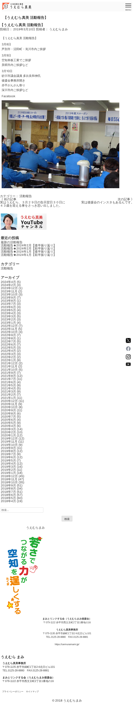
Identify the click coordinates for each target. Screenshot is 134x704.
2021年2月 (8, 394)
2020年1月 (8, 435)
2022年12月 (9, 325)
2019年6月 (8, 457)
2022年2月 (8, 357)
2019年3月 (8, 466)
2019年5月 (8, 460)
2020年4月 (8, 426)
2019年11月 (9, 441)
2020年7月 (8, 416)
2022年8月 (8, 338)
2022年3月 (8, 354)
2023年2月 (8, 319)
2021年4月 (8, 388)
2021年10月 (9, 369)
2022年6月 (8, 344)
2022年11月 (9, 329)
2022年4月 (8, 350)
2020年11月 (9, 404)
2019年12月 (9, 438)
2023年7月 (8, 303)
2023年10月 (9, 294)
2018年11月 (9, 479)
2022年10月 (9, 332)
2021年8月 (8, 376)
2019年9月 (8, 448)
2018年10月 (9, 482)
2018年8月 (8, 488)
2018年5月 (8, 498)
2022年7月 (8, 341)
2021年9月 (8, 372)
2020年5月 (8, 422)
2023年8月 (8, 300)
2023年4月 (8, 313)
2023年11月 (9, 291)
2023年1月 (8, 322)
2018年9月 (8, 485)
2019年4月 (8, 463)
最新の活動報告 (12, 242)
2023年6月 (8, 307)
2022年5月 (8, 347)
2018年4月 (8, 501)
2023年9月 (8, 297)
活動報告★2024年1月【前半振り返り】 (28, 255)
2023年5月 (8, 310)
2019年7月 (8, 454)
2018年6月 (8, 495)
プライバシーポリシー (12, 691)
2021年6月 (8, 382)
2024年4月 (8, 282)
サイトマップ (32, 691)
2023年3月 (8, 316)
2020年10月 (9, 407)
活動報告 (25, 196)
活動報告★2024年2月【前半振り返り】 (28, 248)
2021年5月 (8, 385)
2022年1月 (8, 360)
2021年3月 (8, 391)
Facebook (8, 96)
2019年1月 (8, 473)
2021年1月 (8, 398)
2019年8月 (8, 451)
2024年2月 (8, 285)
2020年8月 (8, 413)
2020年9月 (8, 410)
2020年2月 (8, 432)
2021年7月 (8, 379)
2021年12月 (9, 363)
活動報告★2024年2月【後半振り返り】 (28, 245)
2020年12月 (9, 401)
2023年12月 (9, 288)
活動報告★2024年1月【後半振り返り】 (28, 251)
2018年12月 (9, 476)
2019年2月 (8, 469)
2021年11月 (9, 366)
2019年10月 (9, 445)
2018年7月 (8, 491)
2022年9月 (8, 335)
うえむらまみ (58, 29)
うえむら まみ (12, 657)
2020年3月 (8, 429)
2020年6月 (8, 419)
